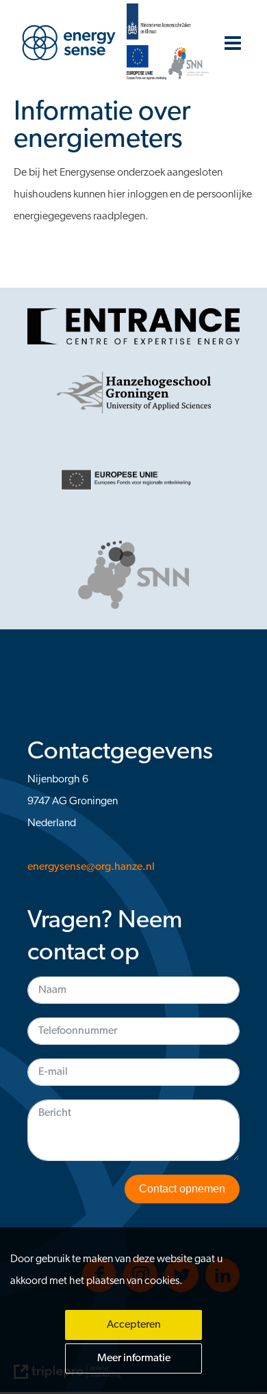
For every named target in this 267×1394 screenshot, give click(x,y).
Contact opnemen (182, 1188)
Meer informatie (133, 1358)
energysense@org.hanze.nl (91, 867)
